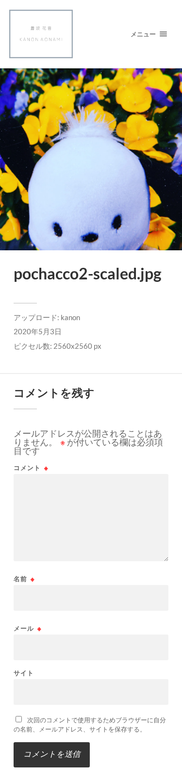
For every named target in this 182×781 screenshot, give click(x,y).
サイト (24, 673)
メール (28, 628)
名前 (24, 579)
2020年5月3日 (38, 331)
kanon (70, 317)
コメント (31, 468)
